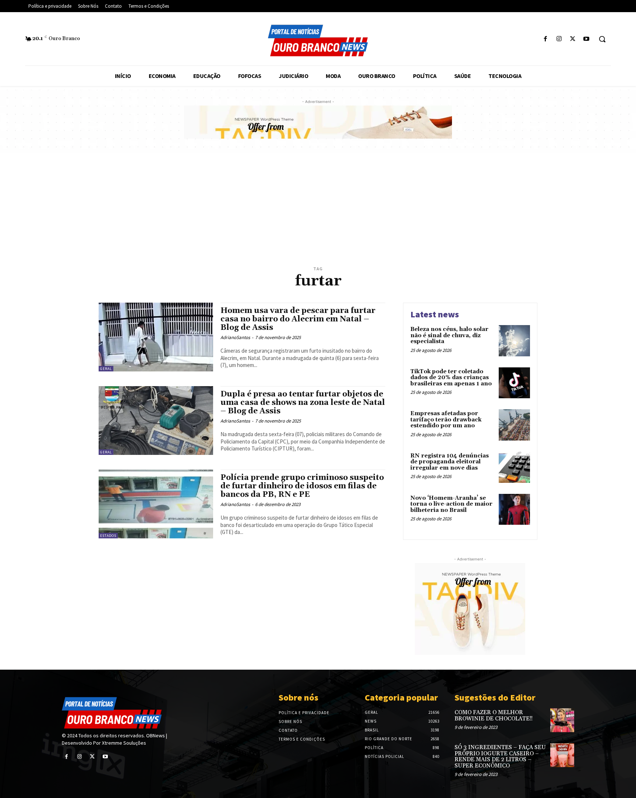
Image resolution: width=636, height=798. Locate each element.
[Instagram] (559, 39)
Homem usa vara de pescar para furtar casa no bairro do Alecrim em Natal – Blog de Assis (297, 319)
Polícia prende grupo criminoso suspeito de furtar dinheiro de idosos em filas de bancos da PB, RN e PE (302, 486)
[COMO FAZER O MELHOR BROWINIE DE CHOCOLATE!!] (562, 720)
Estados (108, 535)
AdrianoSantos (235, 337)
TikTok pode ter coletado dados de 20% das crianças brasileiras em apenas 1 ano (451, 377)
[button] (602, 39)
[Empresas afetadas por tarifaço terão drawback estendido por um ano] (514, 425)
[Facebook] (545, 39)
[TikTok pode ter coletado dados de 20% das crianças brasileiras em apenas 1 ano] (514, 383)
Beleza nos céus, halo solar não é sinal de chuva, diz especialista (449, 335)
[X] (573, 39)
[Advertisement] (318, 208)
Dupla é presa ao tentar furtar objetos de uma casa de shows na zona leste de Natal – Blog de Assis (302, 402)
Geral (106, 368)
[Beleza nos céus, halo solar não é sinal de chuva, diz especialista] (514, 340)
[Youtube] (586, 39)
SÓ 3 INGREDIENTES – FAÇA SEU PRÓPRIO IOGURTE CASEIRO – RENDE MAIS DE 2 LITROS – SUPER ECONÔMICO (500, 756)
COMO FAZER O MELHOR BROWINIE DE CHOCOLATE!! (494, 715)
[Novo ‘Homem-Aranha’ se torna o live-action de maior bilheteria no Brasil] (514, 509)
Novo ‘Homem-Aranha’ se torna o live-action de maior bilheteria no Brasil (451, 504)
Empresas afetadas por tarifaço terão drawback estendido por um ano (445, 419)
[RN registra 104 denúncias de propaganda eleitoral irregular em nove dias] (514, 467)
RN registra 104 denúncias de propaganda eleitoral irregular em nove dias (449, 461)
